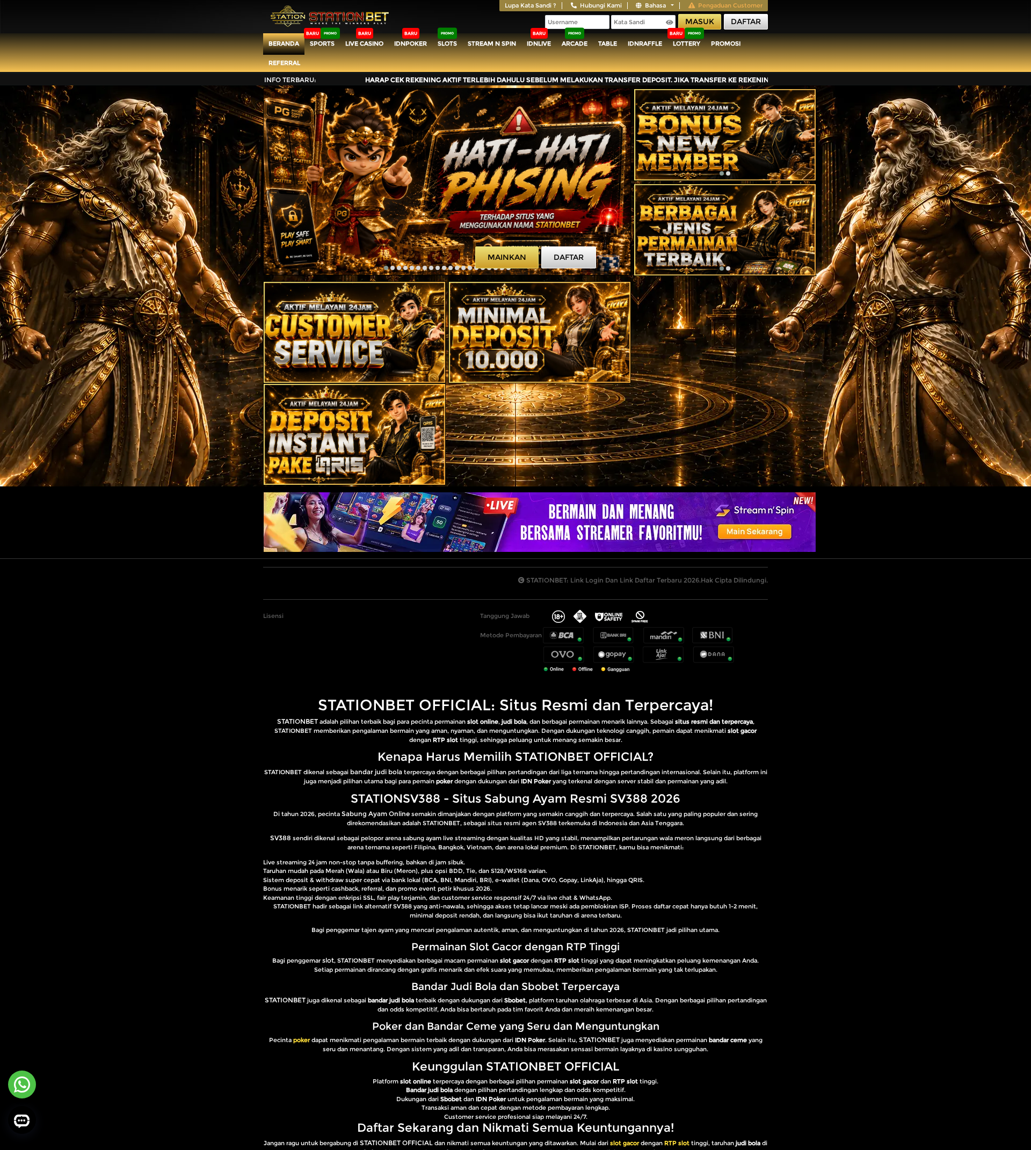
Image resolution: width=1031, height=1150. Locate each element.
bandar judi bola (376, 772)
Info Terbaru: (290, 80)
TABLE (607, 43)
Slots (447, 43)
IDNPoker (410, 43)
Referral (284, 63)
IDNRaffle (645, 43)
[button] (386, 268)
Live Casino (364, 43)
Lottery (686, 43)
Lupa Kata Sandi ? (530, 5)
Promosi (725, 43)
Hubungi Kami (601, 5)
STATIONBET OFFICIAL (396, 1143)
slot (328, 960)
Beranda (283, 43)
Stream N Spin (492, 43)
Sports (322, 43)
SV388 (280, 838)
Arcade (574, 43)
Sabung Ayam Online (376, 814)
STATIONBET (297, 721)
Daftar (746, 21)
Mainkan (507, 257)
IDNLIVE (539, 43)
